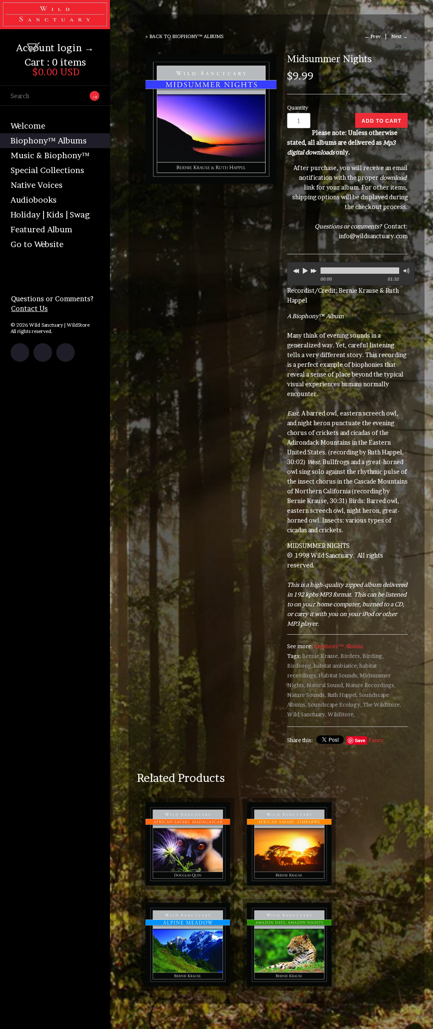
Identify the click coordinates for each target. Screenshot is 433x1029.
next (314, 269)
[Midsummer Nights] (211, 119)
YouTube (65, 352)
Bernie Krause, (320, 656)
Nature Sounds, (306, 695)
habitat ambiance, (336, 666)
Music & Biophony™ (50, 155)
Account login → (55, 48)
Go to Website (37, 244)
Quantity (297, 108)
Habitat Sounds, (338, 675)
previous (295, 269)
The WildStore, (382, 705)
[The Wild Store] (55, 23)
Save (360, 740)
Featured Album (41, 229)
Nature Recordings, (370, 685)
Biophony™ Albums (49, 141)
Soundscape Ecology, (335, 705)
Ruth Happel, (342, 695)
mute (405, 271)
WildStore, (341, 714)
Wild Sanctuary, (306, 714)
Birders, (350, 656)
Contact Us (29, 308)
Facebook (20, 352)
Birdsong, (299, 666)
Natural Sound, (325, 685)
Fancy (376, 740)
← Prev (372, 36)
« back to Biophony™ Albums (184, 36)
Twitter (42, 352)
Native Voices (37, 185)
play (305, 270)
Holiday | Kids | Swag (50, 215)
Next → (399, 36)
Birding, (373, 656)
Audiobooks (34, 200)
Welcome (28, 126)
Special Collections (47, 170)
